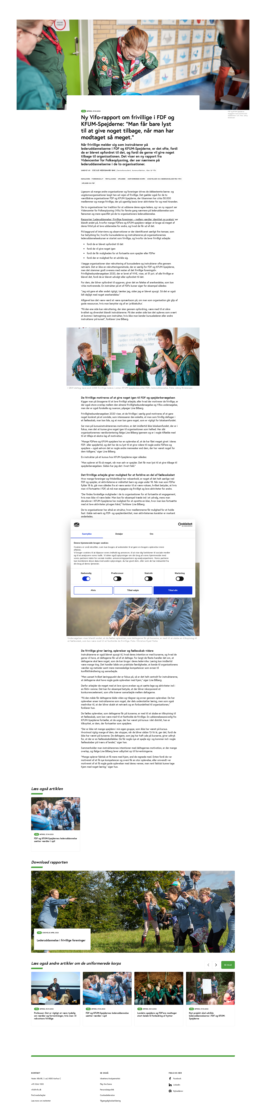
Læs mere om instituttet (41, 1100)
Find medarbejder (38, 1095)
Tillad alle (172, 590)
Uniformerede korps (136, 179)
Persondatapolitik (107, 1089)
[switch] (117, 579)
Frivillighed (110, 179)
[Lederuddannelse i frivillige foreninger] (133, 912)
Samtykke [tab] (87, 534)
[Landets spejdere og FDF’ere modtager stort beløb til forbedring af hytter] (158, 999)
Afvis (93, 590)
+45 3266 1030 (37, 1084)
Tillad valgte (133, 590)
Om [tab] (151, 534)
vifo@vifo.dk (36, 1089)
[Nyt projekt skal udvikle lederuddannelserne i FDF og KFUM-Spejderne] (210, 999)
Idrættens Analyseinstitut (110, 1078)
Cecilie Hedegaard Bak (124, 170)
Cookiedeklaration (107, 1095)
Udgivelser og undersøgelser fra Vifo (164, 179)
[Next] (216, 965)
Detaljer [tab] (119, 534)
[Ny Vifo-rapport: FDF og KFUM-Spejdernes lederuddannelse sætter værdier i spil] (55, 824)
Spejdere (121, 179)
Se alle (228, 965)
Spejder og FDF (88, 183)
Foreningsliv (97, 179)
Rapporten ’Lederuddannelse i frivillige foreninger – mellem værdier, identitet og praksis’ (127, 219)
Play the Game (106, 1084)
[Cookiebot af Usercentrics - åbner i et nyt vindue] (180, 525)
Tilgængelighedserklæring (110, 1100)
